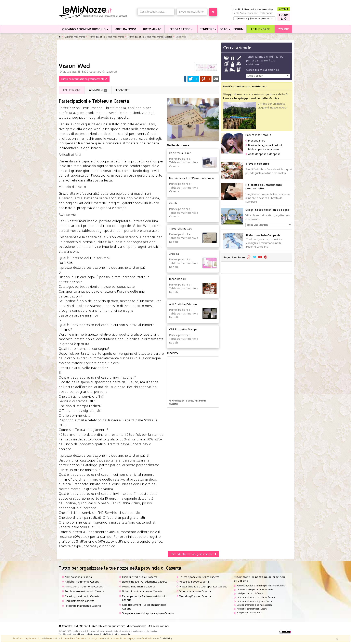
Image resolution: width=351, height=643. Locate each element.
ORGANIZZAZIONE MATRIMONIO (84, 29)
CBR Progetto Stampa (183, 329)
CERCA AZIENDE (180, 29)
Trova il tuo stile (257, 163)
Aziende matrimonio (75, 36)
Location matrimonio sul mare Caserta (254, 604)
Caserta (174, 403)
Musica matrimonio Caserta (138, 586)
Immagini (98, 90)
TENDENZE (207, 29)
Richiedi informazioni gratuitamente (83, 79)
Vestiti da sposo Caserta (194, 581)
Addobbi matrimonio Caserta (82, 581)
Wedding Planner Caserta (195, 596)
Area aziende (137, 626)
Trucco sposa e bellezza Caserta (199, 577)
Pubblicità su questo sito (110, 626)
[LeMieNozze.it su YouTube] (260, 257)
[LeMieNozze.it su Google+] (249, 257)
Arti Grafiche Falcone (183, 304)
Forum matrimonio (258, 134)
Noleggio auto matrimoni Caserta (142, 591)
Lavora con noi (160, 626)
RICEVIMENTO (152, 29)
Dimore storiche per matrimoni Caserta (255, 589)
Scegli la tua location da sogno (267, 209)
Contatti (123, 90)
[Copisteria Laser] (209, 162)
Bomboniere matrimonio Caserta (84, 591)
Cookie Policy (166, 638)
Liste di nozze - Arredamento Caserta (144, 581)
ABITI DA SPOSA (125, 29)
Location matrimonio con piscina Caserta (256, 597)
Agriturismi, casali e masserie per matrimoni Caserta (261, 585)
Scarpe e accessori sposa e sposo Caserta (148, 613)
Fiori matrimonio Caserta (79, 600)
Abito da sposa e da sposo (264, 154)
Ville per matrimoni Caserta (249, 612)
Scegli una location (257, 224)
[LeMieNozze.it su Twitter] (254, 257)
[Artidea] (209, 263)
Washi (173, 203)
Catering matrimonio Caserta (82, 596)
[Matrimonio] (97, 12)
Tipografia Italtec (180, 228)
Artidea (174, 253)
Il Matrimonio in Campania (263, 235)
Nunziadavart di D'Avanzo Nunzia (191, 178)
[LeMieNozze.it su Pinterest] (265, 257)
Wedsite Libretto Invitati (255, 18)
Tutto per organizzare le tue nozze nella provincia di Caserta (120, 568)
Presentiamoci (256, 140)
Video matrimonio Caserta (195, 591)
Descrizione (72, 90)
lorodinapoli (177, 278)
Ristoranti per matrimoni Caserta (252, 608)
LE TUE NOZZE (260, 29)
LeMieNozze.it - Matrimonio (86, 634)
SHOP (285, 29)
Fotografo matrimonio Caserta (83, 605)
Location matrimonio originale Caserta (254, 601)
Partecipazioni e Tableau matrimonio (106, 36)
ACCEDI (283, 9)
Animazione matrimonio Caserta (84, 586)
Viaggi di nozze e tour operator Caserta (203, 586)
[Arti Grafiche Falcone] (209, 313)
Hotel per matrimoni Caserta (250, 593)
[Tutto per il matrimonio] (60, 37)
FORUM (239, 29)
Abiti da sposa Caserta (78, 577)
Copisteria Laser (180, 153)
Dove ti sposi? (255, 75)
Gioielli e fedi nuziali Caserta (139, 577)
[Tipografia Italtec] (209, 238)
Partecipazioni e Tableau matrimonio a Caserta (150, 36)
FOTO (224, 29)
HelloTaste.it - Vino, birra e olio (116, 634)
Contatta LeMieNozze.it (75, 626)
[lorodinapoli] (209, 288)
